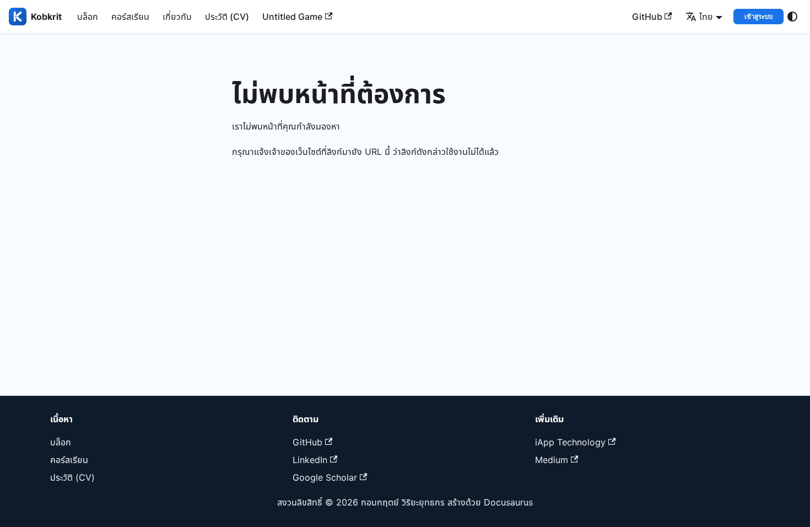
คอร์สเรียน (130, 16)
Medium (551, 459)
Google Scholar (325, 477)
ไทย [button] (706, 16)
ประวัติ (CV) (227, 16)
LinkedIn (310, 459)
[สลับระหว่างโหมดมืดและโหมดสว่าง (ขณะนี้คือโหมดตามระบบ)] (792, 16)
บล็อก (87, 16)
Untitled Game (292, 16)
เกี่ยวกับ (177, 16)
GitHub (647, 16)
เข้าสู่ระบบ (758, 16)
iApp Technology (570, 442)
